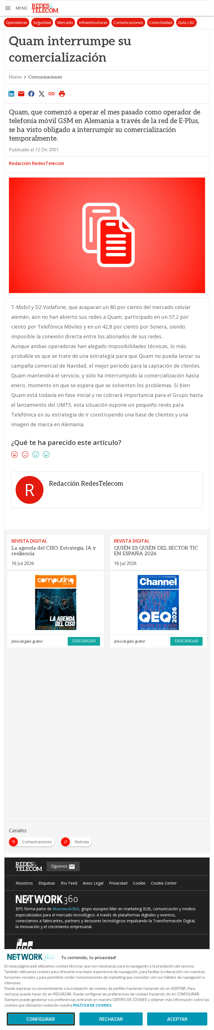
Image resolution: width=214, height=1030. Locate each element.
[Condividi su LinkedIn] (11, 93)
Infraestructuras (93, 22)
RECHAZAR (111, 1019)
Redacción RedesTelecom (36, 163)
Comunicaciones (128, 22)
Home (15, 77)
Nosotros (24, 883)
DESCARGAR (84, 641)
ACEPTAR (177, 1019)
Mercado (65, 22)
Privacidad (118, 883)
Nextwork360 (66, 909)
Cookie (139, 883)
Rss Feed (69, 883)
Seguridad (42, 22)
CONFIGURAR (40, 1019)
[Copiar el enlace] (51, 93)
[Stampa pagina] (61, 93)
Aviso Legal (93, 883)
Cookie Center (164, 883)
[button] (16, 8)
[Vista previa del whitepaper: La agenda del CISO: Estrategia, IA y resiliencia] (55, 602)
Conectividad (160, 22)
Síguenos (60, 866)
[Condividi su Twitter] (41, 93)
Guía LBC (186, 22)
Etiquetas (46, 883)
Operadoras (16, 22)
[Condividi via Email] (21, 93)
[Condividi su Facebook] (31, 93)
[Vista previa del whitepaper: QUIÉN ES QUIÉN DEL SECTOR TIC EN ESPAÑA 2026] (158, 602)
